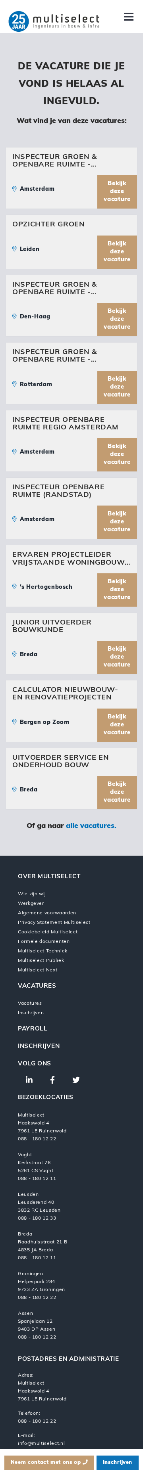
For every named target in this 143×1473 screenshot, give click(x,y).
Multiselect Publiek (41, 960)
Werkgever (31, 903)
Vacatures (30, 1003)
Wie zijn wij (32, 894)
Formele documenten (44, 941)
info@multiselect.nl (41, 1443)
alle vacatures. (91, 826)
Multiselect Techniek (43, 951)
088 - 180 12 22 (37, 1421)
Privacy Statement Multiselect (54, 922)
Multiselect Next (37, 970)
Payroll (32, 1029)
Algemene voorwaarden (47, 913)
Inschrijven (31, 1013)
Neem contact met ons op (47, 1462)
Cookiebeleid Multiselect (47, 932)
